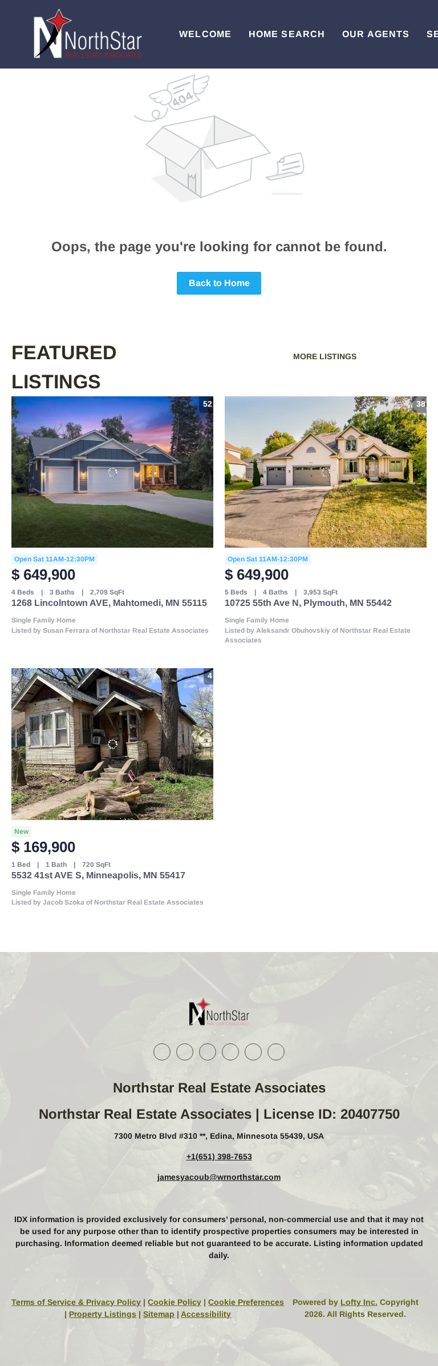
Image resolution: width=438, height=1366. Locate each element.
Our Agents (375, 34)
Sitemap (159, 1314)
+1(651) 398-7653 (219, 1156)
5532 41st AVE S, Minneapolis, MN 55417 (98, 875)
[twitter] (207, 1051)
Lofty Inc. (359, 1302)
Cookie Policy (174, 1302)
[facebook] (162, 1051)
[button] (87, 34)
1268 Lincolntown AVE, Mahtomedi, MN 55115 (109, 603)
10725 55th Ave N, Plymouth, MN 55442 (308, 603)
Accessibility (206, 1314)
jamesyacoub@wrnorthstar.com (219, 1177)
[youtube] (253, 1051)
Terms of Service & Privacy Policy (76, 1302)
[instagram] (230, 1051)
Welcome (205, 34)
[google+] (276, 1051)
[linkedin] (184, 1051)
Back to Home (219, 283)
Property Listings (102, 1314)
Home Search (287, 34)
